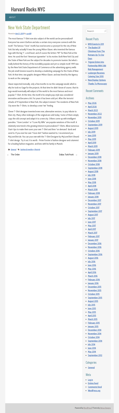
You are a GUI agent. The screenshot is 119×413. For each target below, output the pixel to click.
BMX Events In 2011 (96, 44)
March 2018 (93, 189)
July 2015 (91, 305)
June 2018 (92, 178)
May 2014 (92, 351)
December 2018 (94, 157)
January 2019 (93, 153)
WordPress (87, 408)
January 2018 (93, 197)
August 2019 (93, 128)
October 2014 (94, 337)
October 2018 (94, 164)
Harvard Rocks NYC (28, 9)
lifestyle (37, 149)
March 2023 (93, 110)
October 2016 (94, 251)
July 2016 (91, 261)
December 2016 (94, 243)
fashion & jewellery (27, 149)
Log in (90, 379)
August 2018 (93, 171)
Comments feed (95, 387)
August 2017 (93, 214)
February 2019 (94, 150)
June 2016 (92, 265)
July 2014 (91, 344)
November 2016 (94, 247)
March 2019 (93, 146)
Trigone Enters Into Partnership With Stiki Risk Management (97, 66)
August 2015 (93, 301)
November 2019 (94, 117)
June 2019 (92, 135)
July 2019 (91, 132)
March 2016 (93, 276)
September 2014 (95, 341)
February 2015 (94, 323)
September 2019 (95, 124)
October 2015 (94, 294)
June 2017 (92, 222)
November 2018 (94, 160)
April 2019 (92, 142)
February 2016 (94, 279)
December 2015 (94, 286)
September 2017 (95, 211)
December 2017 (94, 200)
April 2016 (92, 272)
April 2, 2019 (19, 33)
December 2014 (94, 330)
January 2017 (93, 240)
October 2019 (94, 121)
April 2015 (92, 315)
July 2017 (91, 218)
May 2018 (92, 182)
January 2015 (93, 326)
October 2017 (93, 207)
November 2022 (95, 114)
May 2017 (92, 225)
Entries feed (93, 383)
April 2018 (92, 186)
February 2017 (94, 236)
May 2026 (92, 103)
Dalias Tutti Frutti (66, 154)
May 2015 (92, 312)
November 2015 (94, 290)
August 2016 (93, 258)
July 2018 (91, 175)
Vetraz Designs (105, 408)
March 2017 (92, 232)
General (13, 149)
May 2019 (92, 139)
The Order (15, 154)
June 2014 (92, 348)
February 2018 (94, 193)
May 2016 (92, 269)
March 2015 (92, 319)
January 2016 (93, 283)
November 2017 (94, 204)
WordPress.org (94, 390)
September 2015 (95, 297)
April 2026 (92, 106)
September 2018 (95, 168)
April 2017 (92, 229)
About (12, 17)
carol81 (28, 33)
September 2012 (95, 355)
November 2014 (94, 333)
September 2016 (95, 254)
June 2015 (92, 308)
